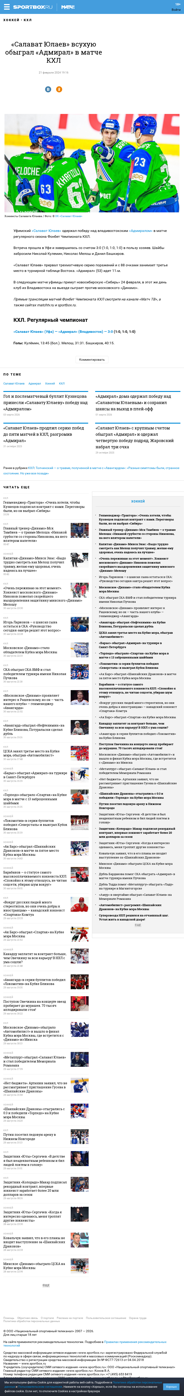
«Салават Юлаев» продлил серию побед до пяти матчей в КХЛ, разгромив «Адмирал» (43, 434)
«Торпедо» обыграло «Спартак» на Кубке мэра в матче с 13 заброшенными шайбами (134, 655)
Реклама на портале (70, 1318)
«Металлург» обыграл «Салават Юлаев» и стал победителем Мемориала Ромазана (132, 771)
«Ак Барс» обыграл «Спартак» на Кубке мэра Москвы (137, 717)
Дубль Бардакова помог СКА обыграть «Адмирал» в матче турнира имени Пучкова (137, 876)
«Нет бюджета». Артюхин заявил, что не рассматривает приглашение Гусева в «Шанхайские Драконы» (138, 783)
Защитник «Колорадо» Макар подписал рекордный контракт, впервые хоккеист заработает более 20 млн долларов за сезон (137, 833)
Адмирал (34, 383)
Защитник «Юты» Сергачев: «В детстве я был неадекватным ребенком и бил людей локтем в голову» (134, 818)
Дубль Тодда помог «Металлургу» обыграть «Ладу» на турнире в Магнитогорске (136, 886)
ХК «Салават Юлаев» (68, 216)
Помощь (8, 1318)
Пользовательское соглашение (106, 1318)
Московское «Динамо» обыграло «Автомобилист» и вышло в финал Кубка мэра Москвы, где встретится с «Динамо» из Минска (137, 758)
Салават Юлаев (13, 383)
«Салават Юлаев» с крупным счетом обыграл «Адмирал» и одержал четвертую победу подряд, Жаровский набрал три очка (135, 437)
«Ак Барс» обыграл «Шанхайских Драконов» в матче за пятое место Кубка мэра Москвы (137, 676)
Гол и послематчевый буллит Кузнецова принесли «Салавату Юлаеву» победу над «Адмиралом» (45, 402)
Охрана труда (138, 1318)
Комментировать (92, 359)
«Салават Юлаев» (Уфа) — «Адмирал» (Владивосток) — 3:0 (63, 331)
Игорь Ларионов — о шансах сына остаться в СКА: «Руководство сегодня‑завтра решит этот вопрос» (136, 579)
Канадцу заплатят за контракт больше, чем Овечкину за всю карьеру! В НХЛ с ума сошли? (133, 725)
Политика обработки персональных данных (31, 1321)
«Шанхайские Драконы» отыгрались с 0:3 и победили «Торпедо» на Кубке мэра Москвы (131, 795)
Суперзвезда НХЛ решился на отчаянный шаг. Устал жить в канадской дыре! (134, 917)
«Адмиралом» (141, 231)
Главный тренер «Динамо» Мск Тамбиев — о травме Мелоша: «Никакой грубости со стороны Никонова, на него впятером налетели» (137, 534)
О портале (47, 1318)
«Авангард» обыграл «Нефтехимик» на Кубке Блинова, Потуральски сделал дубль (132, 624)
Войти (176, 9)
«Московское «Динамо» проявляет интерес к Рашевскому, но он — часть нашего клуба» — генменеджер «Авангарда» (132, 612)
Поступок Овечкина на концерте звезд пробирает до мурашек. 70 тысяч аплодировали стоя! (136, 746)
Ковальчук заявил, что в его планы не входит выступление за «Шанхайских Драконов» (133, 855)
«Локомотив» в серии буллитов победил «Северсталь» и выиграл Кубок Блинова (129, 666)
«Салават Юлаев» (47, 231)
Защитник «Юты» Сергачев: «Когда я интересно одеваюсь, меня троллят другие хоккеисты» (134, 845)
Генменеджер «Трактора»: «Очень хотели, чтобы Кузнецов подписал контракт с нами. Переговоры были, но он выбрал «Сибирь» (136, 519)
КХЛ (28, 20)
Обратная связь (27, 1318)
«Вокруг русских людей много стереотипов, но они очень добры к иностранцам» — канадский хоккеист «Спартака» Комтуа (138, 707)
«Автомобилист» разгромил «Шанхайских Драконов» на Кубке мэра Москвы (130, 907)
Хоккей (11, 20)
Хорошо (171, 1386)
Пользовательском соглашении (40, 1386)
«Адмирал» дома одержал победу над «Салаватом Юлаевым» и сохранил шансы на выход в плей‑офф (133, 402)
